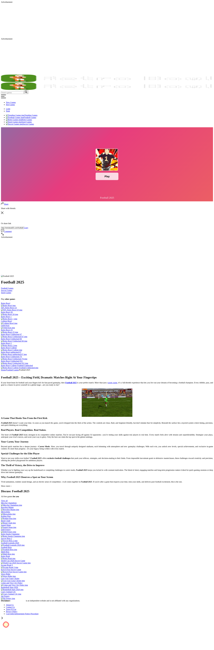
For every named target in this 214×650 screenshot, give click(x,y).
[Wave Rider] (8, 576)
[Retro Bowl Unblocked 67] (14, 337)
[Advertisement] (75, 20)
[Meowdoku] (8, 514)
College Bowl (6, 321)
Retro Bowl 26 (7, 312)
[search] (26, 92)
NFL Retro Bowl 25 (9, 308)
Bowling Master (7, 507)
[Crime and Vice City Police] (14, 585)
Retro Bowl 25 (7, 330)
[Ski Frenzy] (8, 598)
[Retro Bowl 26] (9, 314)
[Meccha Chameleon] (11, 505)
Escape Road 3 (7, 565)
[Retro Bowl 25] (9, 332)
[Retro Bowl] (8, 305)
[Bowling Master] (10, 510)
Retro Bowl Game (18, 601)
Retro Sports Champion (10, 534)
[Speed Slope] (8, 527)
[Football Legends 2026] (13, 545)
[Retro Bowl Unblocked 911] (14, 363)
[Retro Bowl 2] (9, 345)
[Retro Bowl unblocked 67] (14, 354)
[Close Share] (2, 213)
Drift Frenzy (6, 530)
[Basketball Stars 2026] (12, 590)
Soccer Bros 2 (6, 538)
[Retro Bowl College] (11, 350)
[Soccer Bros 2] (9, 541)
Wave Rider (5, 574)
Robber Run (6, 516)
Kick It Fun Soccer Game (11, 570)
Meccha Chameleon (9, 503)
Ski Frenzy (5, 596)
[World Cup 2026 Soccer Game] (16, 563)
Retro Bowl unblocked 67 (11, 352)
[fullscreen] (2, 235)
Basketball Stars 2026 (9, 587)
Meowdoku (5, 512)
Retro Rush (5, 556)
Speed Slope (6, 525)
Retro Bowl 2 (6, 343)
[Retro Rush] (8, 558)
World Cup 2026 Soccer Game (13, 561)
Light (8, 109)
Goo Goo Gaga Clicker (10, 578)
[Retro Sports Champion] (13, 536)
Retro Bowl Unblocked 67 (11, 334)
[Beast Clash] (8, 523)
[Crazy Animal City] (11, 594)
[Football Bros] (9, 550)
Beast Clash (5, 521)
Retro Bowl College (9, 348)
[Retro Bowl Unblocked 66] (14, 341)
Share (6, 204)
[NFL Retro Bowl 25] (11, 310)
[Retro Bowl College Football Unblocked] (19, 368)
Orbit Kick (5, 325)
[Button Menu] (3, 98)
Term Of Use (11, 609)
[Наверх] (2, 618)
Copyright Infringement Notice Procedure (22, 614)
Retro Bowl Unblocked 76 (11, 357)
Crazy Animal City (8, 592)
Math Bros (5, 552)
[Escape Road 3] (9, 567)
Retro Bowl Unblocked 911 (12, 361)
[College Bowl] (9, 323)
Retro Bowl (5, 303)
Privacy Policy (11, 611)
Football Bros (6, 547)
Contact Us (10, 607)
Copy (26, 228)
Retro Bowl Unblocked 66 (11, 339)
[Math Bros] (8, 554)
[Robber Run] (8, 518)
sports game (112, 383)
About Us (10, 605)
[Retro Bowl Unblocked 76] (14, 359)
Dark (8, 111)
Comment (8, 231)
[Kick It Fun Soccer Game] (14, 572)
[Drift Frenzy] (8, 532)
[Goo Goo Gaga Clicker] (13, 581)
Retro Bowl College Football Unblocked (17, 365)
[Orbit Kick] (8, 328)
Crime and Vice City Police (11, 583)
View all (4, 501)
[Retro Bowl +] (9, 319)
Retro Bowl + (6, 317)
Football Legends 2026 (10, 543)
